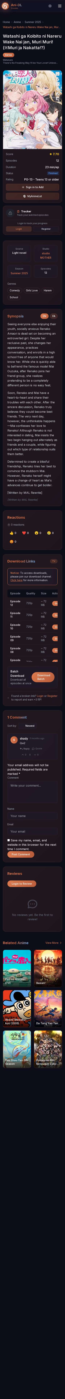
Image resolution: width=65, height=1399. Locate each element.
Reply (26, 748)
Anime (17, 22)
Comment (13, 777)
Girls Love (32, 290)
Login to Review (22, 883)
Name (10, 808)
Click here (16, 580)
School (14, 297)
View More (52, 942)
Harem (48, 290)
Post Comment (21, 854)
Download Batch (43, 677)
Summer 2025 (33, 22)
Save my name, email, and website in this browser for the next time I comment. (31, 844)
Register (46, 229)
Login (19, 229)
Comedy (15, 290)
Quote (38, 748)
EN (44, 316)
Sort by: (12, 725)
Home (6, 22)
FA (53, 316)
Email (10, 824)
